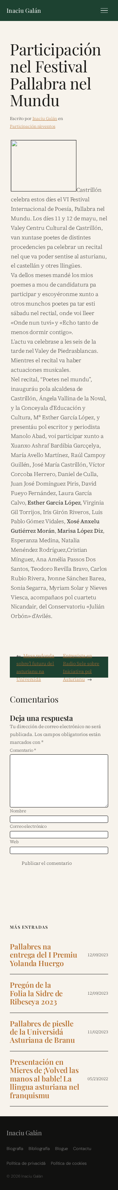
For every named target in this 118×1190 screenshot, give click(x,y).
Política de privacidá (26, 1163)
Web (14, 841)
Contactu (82, 1148)
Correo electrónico (28, 826)
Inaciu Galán (24, 10)
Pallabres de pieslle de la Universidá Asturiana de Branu (42, 1032)
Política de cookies (69, 1163)
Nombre (18, 811)
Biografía (15, 1148)
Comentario (23, 750)
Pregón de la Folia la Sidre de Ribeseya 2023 (36, 993)
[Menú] (104, 10)
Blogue (61, 1148)
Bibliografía (39, 1148)
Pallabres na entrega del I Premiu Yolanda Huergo (43, 954)
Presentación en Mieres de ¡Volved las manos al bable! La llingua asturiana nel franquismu (44, 1079)
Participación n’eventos (32, 126)
